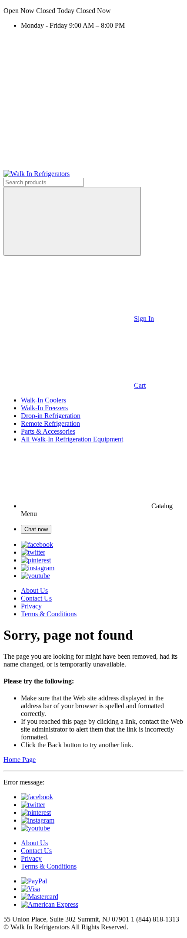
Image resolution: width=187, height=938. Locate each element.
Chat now (36, 529)
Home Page (19, 759)
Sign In (144, 318)
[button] (93, 11)
